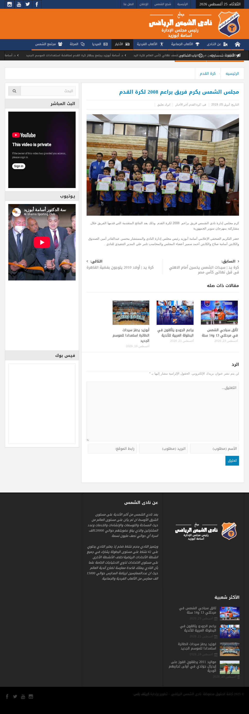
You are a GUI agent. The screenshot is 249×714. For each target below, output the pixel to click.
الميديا (96, 44)
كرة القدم (208, 73)
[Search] (14, 91)
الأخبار (119, 44)
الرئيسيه (232, 73)
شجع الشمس (162, 4)
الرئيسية (182, 4)
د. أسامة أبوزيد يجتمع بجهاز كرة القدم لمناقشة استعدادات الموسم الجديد (95, 55)
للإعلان (144, 4)
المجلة (74, 44)
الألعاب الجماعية (182, 44)
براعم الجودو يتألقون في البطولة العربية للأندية (175, 333)
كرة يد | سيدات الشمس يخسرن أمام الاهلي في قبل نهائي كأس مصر (204, 267)
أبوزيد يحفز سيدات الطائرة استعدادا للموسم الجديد (131, 335)
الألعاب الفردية (147, 44)
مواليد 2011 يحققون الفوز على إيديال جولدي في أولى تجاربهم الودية (192, 666)
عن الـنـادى (214, 44)
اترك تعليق (163, 104)
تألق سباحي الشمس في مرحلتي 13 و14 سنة (220, 333)
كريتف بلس (141, 694)
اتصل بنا (128, 4)
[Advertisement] (42, 317)
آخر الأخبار (181, 104)
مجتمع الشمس (45, 44)
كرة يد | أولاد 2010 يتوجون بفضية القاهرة (120, 265)
